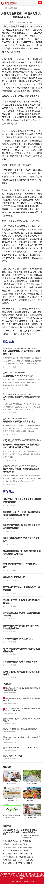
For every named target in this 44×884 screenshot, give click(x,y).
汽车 (15, 8)
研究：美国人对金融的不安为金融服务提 (17, 863)
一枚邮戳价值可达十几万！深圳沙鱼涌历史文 (11, 800)
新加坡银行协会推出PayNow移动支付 (29, 831)
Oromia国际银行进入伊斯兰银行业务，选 (18, 857)
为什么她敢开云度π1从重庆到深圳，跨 (17, 841)
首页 (11, 8)
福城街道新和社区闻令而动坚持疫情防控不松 (32, 800)
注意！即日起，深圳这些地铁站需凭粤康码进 (11, 817)
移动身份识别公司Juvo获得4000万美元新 (18, 860)
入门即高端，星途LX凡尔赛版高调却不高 (17, 847)
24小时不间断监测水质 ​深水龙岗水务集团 (32, 817)
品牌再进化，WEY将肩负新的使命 (15, 844)
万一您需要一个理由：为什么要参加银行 (17, 854)
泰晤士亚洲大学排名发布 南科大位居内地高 (32, 783)
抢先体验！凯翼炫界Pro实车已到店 (15, 851)
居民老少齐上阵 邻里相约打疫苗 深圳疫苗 (12, 783)
